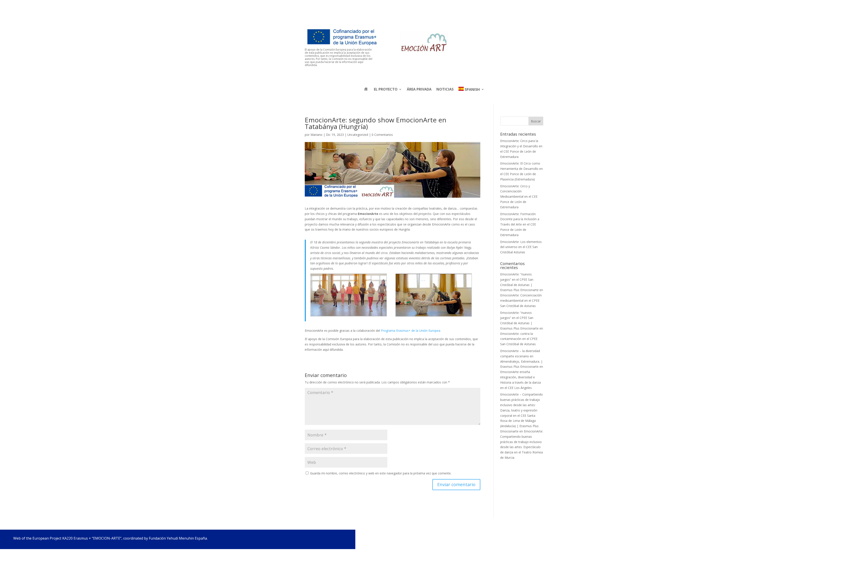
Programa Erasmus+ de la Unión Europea (410, 330)
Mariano (316, 135)
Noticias (445, 89)
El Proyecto (386, 89)
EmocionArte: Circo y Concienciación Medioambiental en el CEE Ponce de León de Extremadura (519, 196)
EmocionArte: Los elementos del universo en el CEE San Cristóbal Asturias (521, 247)
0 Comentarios (382, 135)
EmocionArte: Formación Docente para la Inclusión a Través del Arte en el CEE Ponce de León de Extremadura (519, 224)
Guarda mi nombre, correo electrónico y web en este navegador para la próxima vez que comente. (380, 473)
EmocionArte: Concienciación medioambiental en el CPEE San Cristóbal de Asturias (521, 300)
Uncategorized (357, 135)
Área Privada (419, 89)
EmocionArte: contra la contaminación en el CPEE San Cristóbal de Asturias (519, 339)
